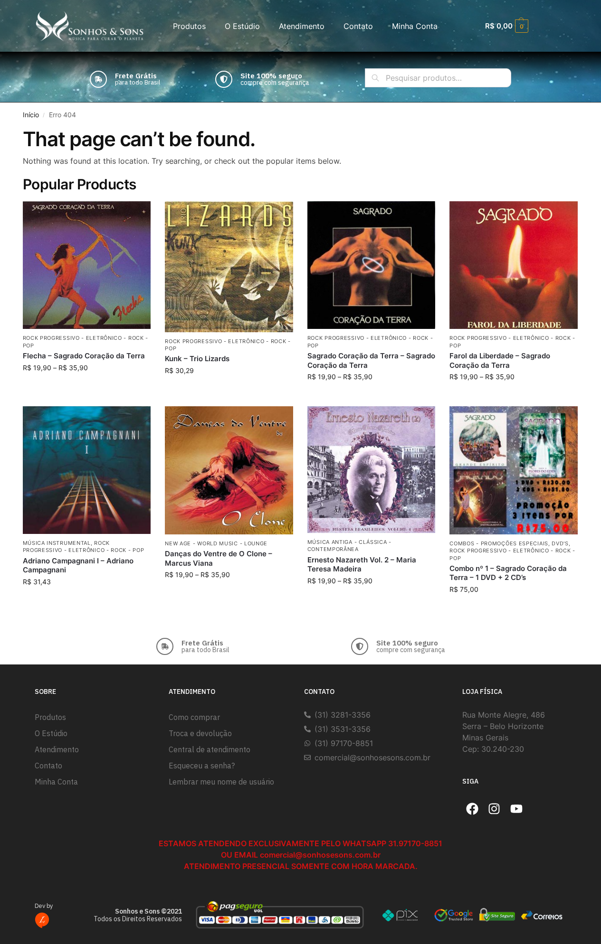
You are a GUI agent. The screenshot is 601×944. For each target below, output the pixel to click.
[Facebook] (472, 809)
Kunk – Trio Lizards (197, 358)
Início (31, 115)
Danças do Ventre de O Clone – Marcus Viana (218, 558)
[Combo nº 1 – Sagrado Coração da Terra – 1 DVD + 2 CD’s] (513, 470)
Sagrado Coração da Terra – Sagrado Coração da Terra (371, 360)
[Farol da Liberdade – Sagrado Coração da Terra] (513, 265)
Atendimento (301, 26)
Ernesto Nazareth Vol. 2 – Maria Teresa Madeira (361, 564)
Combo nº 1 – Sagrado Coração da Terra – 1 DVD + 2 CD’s (508, 573)
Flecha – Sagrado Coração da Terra (84, 355)
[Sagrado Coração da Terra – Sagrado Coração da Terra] (371, 265)
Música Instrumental (57, 543)
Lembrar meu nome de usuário (221, 781)
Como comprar (194, 717)
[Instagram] (495, 809)
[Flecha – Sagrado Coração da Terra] (87, 265)
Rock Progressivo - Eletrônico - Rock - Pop (83, 546)
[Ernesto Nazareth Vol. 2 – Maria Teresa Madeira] (371, 469)
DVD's (560, 543)
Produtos (189, 26)
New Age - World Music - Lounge (216, 543)
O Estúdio (242, 26)
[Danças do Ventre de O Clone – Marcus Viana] (229, 470)
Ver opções (86, 387)
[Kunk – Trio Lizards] (229, 266)
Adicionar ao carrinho (228, 390)
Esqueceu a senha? (202, 765)
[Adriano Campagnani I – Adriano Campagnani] (87, 470)
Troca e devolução (200, 733)
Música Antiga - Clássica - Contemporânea (349, 545)
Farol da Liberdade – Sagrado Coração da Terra (499, 360)
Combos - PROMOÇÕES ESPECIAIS (498, 543)
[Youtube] (516, 809)
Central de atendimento (209, 749)
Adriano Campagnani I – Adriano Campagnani (78, 565)
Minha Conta (415, 26)
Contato (358, 26)
